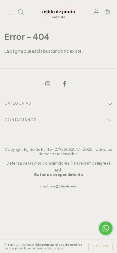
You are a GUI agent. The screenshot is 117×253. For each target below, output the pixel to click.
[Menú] (10, 12)
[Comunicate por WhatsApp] (105, 228)
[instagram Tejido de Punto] (48, 83)
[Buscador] (21, 12)
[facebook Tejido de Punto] (64, 83)
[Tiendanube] (58, 186)
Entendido (100, 246)
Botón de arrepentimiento (58, 174)
